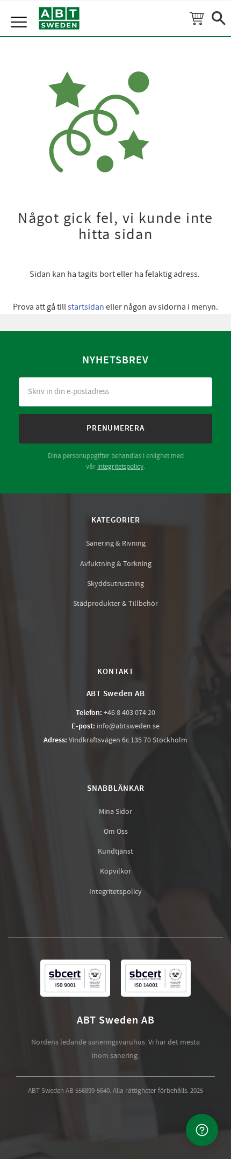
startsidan (86, 307)
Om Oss (116, 831)
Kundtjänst (115, 851)
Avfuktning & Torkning (115, 564)
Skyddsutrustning (115, 584)
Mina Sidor (115, 812)
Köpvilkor (115, 871)
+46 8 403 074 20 (129, 713)
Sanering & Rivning (116, 543)
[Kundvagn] (197, 18)
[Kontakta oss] (202, 1130)
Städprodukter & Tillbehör (115, 604)
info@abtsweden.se (128, 726)
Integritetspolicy (115, 892)
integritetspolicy (120, 466)
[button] (20, 11)
